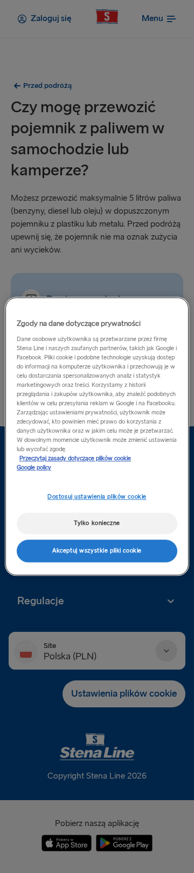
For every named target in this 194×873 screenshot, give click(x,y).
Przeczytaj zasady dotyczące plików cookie (75, 458)
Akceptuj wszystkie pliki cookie (97, 551)
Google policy (34, 468)
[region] (97, 436)
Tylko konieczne (97, 523)
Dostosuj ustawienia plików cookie (97, 496)
